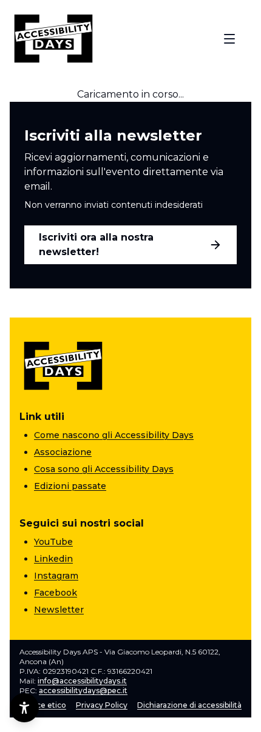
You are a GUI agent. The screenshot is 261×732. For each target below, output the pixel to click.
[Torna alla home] (53, 39)
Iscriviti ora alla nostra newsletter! (96, 244)
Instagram (56, 575)
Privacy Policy (101, 705)
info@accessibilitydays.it (82, 680)
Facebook (55, 592)
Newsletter (59, 609)
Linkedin (53, 558)
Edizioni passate (70, 486)
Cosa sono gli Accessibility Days (104, 469)
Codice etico (42, 705)
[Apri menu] (229, 39)
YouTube (53, 541)
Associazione (63, 452)
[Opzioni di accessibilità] (24, 707)
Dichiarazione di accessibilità (189, 705)
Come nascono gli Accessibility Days (114, 435)
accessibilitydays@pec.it (83, 690)
